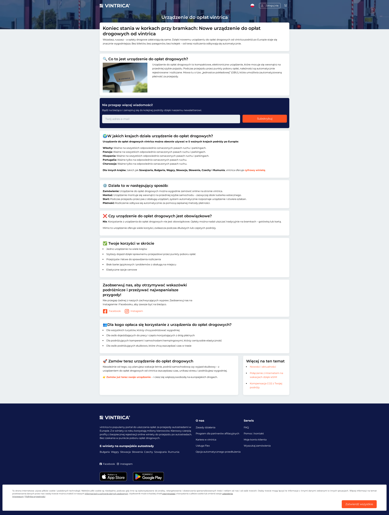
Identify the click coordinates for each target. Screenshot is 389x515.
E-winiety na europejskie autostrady (127, 446)
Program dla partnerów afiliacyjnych (217, 433)
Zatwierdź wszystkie (359, 504)
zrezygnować (168, 493)
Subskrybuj (264, 118)
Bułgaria (105, 451)
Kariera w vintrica (206, 439)
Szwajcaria (160, 451)
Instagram (137, 311)
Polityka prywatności (35, 496)
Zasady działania (205, 427)
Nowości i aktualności (263, 366)
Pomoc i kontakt (254, 433)
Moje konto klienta (255, 439)
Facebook (115, 311)
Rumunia (173, 451)
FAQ (246, 427)
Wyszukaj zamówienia (257, 445)
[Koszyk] (285, 5)
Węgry (115, 451)
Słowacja (125, 451)
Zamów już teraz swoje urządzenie (128, 377)
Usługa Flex (203, 445)
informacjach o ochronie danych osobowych (106, 493)
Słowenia (137, 451)
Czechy (148, 451)
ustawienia (227, 493)
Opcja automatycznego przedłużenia (218, 451)
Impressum (18, 496)
